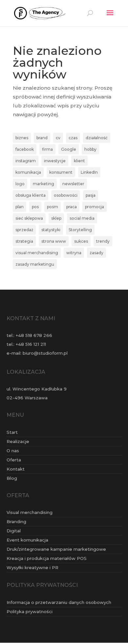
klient (79, 160)
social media (82, 218)
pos (35, 206)
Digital (14, 530)
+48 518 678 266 (34, 335)
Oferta (14, 459)
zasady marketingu (34, 264)
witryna (73, 252)
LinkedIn (89, 172)
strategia (24, 241)
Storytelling (80, 229)
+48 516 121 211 (31, 344)
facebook (24, 149)
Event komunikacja (27, 540)
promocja (94, 206)
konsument (61, 172)
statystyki (50, 229)
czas (73, 137)
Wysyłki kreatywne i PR (32, 567)
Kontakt (16, 469)
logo (20, 183)
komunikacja (28, 172)
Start (12, 432)
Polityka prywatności (30, 611)
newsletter (73, 183)
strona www (53, 241)
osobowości (65, 195)
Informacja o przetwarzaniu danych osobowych (59, 602)
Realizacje (18, 441)
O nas (13, 450)
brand (42, 137)
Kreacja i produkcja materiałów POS (47, 558)
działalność (97, 137)
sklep (56, 218)
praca (71, 206)
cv (58, 137)
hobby (90, 149)
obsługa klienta (30, 195)
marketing (43, 183)
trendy (103, 241)
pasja (91, 195)
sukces (81, 241)
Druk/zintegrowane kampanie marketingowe (56, 549)
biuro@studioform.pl (45, 353)
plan (19, 206)
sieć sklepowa (29, 218)
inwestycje (55, 160)
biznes (21, 137)
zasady (96, 252)
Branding (16, 521)
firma (47, 149)
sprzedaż (24, 229)
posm (52, 206)
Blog (12, 478)
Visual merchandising (30, 512)
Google (68, 149)
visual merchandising (36, 252)
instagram (25, 160)
